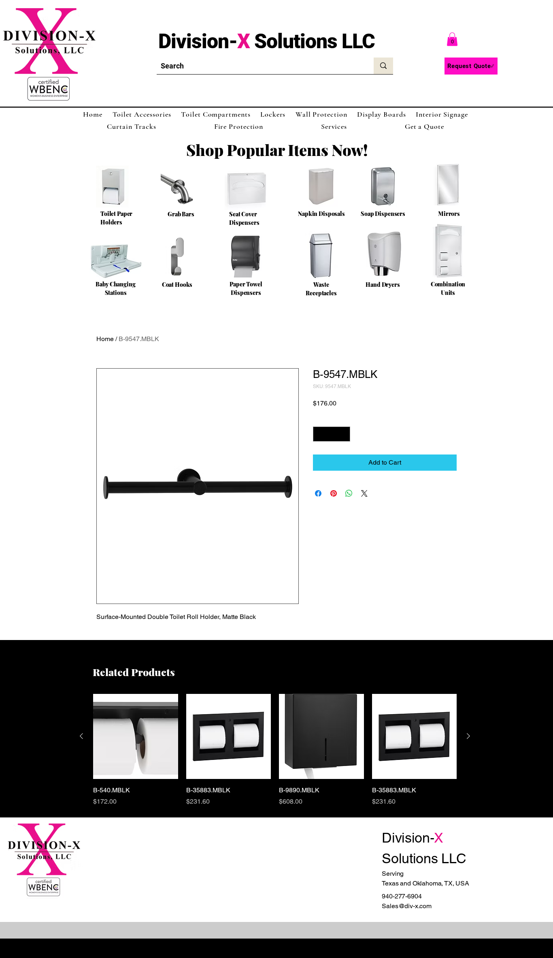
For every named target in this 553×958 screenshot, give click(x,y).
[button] (452, 39)
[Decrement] (319, 434)
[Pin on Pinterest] (333, 493)
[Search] (383, 66)
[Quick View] (135, 736)
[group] (275, 750)
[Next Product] (468, 736)
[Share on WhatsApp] (349, 493)
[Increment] (344, 434)
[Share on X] (364, 493)
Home (105, 339)
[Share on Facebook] (318, 493)
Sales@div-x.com (407, 906)
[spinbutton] (331, 434)
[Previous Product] (81, 736)
